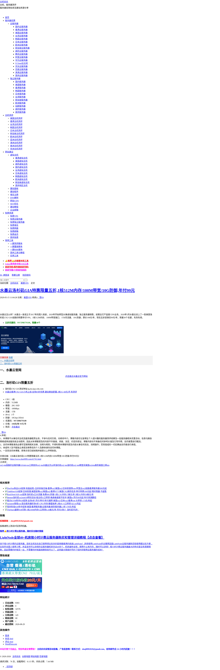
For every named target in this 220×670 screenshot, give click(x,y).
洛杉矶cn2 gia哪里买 (76, 465)
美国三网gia (104, 465)
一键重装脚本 (16, 246)
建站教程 (14, 207)
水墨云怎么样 (49, 465)
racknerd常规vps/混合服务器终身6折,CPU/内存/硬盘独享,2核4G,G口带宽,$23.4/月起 (44, 504)
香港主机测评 (16, 121)
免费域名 (14, 225)
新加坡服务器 (21, 100)
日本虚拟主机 (21, 173)
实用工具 (14, 256)
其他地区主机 (21, 185)
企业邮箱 (14, 210)
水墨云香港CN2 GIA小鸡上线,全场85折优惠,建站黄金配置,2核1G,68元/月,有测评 (41, 392)
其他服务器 (20, 112)
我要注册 (16, 275)
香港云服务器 (21, 30)
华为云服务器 (21, 60)
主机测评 (9, 115)
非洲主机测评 (16, 149)
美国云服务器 (21, 33)
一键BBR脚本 (16, 250)
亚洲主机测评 (16, 140)
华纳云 (13, 649)
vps (27, 465)
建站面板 (14, 188)
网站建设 (9, 152)
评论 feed (9, 642)
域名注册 (14, 195)
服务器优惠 (10, 20)
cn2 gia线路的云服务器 (10, 465)
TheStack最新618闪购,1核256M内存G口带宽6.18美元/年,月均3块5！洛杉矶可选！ (43, 510)
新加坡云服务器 (22, 48)
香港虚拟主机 (21, 158)
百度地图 (43, 656)
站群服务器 (20, 106)
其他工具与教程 (17, 253)
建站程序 (14, 192)
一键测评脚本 (16, 243)
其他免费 (14, 237)
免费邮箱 (14, 231)
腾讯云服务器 (21, 54)
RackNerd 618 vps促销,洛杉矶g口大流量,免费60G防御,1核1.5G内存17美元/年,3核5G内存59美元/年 (50, 494)
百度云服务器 (21, 69)
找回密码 (26, 275)
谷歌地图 (26, 656)
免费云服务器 (16, 219)
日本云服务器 (21, 42)
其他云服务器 (21, 75)
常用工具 (9, 240)
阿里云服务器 (21, 57)
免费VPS (14, 216)
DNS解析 (14, 198)
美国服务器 (20, 85)
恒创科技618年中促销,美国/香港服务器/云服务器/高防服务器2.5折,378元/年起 (41, 507)
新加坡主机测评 (17, 133)
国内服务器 (20, 82)
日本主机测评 (16, 130)
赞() (41, 297)
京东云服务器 (21, 66)
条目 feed (9, 639)
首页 (7, 17)
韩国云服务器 (21, 39)
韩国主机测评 (16, 127)
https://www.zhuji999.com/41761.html (25, 459)
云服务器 (14, 24)
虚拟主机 (14, 155)
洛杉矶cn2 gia (61, 465)
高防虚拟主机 (21, 164)
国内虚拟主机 (21, 167)
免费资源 (9, 213)
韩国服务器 (20, 91)
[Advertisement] (46, 304)
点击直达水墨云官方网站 (76, 376)
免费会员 (14, 234)
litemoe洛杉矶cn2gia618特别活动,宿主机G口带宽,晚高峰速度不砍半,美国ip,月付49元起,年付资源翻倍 (51, 497)
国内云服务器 (21, 27)
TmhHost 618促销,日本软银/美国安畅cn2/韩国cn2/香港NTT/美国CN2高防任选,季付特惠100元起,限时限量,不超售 (57, 491)
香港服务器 (20, 88)
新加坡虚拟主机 (22, 182)
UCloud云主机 (21, 63)
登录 (7, 635)
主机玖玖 (4, 2)
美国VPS (25, 283)
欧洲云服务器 (21, 45)
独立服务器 (15, 78)
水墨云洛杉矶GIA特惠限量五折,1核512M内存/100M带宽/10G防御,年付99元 (67, 290)
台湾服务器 (20, 97)
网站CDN (14, 201)
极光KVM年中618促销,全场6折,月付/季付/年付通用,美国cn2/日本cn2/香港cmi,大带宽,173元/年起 (49, 500)
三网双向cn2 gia (36, 465)
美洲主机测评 (16, 146)
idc (25, 465)
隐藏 (11, 357)
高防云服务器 (21, 51)
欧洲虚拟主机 (21, 179)
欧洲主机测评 (16, 137)
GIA (22, 465)
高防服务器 (20, 109)
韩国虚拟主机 (21, 176)
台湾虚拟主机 (21, 170)
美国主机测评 (16, 118)
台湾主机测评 (16, 124)
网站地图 (35, 656)
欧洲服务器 (20, 103)
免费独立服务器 (17, 222)
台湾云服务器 (21, 36)
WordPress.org (11, 644)
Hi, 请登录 (4, 275)
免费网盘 (14, 228)
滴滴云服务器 (21, 72)
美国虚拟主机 (21, 161)
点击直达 (16, 427)
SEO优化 (14, 204)
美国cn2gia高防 (92, 465)
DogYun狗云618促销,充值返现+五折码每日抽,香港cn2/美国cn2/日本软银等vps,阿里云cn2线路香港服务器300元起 (57, 488)
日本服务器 (20, 94)
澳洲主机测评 (16, 143)
